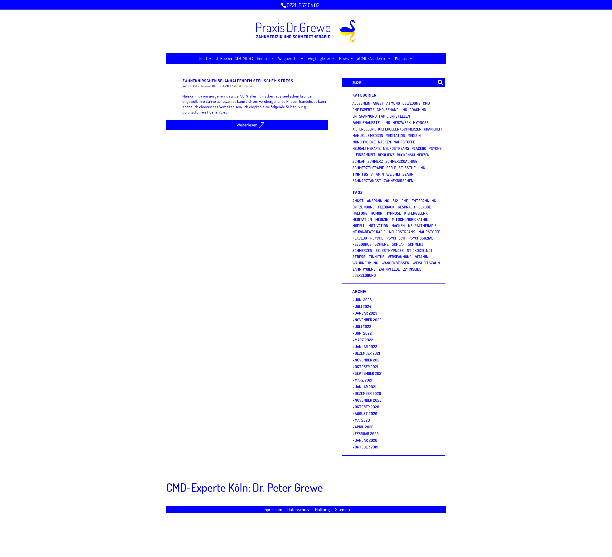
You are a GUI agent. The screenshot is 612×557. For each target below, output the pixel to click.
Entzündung (363, 207)
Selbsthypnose (390, 250)
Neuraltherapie (366, 148)
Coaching (418, 109)
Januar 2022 (366, 346)
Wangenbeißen (395, 263)
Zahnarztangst (366, 180)
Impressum (272, 510)
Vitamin (377, 174)
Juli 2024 (363, 306)
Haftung (322, 510)
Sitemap (342, 510)
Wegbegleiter (319, 59)
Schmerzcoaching (401, 161)
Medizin (414, 135)
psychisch (396, 238)
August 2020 (366, 413)
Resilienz (386, 155)
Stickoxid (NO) (419, 250)
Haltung (359, 213)
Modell (358, 225)
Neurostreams (396, 148)
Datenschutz (298, 510)
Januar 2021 (365, 386)
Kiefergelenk (364, 129)
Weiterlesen (247, 124)
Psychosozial (421, 238)
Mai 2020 (362, 420)
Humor (376, 213)
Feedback (386, 207)
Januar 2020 (366, 440)
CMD (426, 103)
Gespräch (406, 207)
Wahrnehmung (365, 263)
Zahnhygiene (363, 269)
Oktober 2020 (367, 406)
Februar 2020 (367, 433)
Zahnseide (412, 269)
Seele (391, 167)
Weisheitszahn (400, 174)
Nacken (384, 142)
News (344, 59)
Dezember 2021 (367, 353)
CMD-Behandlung (392, 109)
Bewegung (411, 103)
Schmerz (375, 161)
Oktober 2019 (366, 447)
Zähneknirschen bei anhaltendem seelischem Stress (237, 80)
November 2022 (368, 319)
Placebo (419, 148)
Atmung (393, 103)
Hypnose (420, 122)
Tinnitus (360, 174)
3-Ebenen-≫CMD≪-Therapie (243, 59)
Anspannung (378, 200)
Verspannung (400, 256)
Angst (378, 103)
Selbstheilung (412, 167)
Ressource (361, 244)
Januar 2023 (366, 313)
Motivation (378, 225)
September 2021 (368, 373)
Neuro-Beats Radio (369, 231)
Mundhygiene (364, 142)
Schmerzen (362, 250)
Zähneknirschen (242, 86)
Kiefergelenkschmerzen (399, 129)
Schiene (381, 244)
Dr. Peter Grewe (199, 86)
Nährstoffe (404, 142)
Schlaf (358, 161)
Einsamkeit (366, 154)
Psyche (435, 148)
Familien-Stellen (394, 116)
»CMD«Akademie (371, 59)
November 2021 (368, 360)
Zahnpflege (389, 269)
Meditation (395, 135)
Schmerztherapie (368, 167)
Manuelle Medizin (367, 135)
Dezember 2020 (368, 393)
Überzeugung (364, 275)
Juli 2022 (363, 326)
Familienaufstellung (371, 122)
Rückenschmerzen (413, 155)
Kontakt (401, 59)
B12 (395, 200)
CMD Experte (363, 109)
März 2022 (364, 340)
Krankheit (433, 129)
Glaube (424, 207)
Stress (358, 256)
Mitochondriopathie (410, 219)
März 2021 (363, 380)
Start (203, 59)
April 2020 (364, 427)
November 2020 (368, 400)
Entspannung (364, 116)
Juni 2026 (363, 299)
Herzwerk (402, 122)
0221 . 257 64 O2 (303, 5)
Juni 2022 (363, 333)
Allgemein (361, 103)
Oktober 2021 (366, 366)
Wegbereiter (288, 59)
